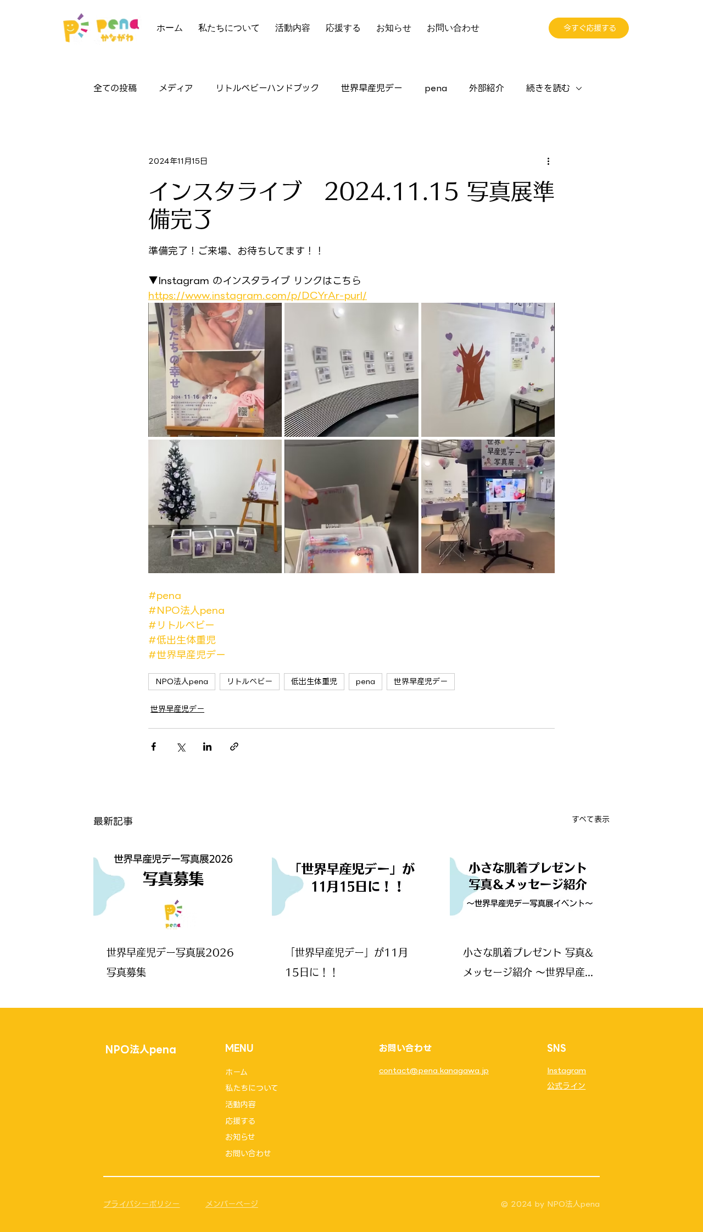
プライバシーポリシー (141, 1204)
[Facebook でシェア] (153, 746)
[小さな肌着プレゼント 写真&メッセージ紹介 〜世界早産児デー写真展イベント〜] (530, 884)
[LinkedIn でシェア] (207, 746)
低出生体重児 (314, 681)
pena (436, 88)
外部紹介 (486, 88)
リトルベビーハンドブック (267, 88)
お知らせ (240, 1137)
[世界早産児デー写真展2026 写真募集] (173, 884)
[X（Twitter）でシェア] (180, 746)
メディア (176, 88)
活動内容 (240, 1104)
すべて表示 (591, 819)
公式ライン (566, 1086)
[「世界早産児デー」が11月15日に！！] (352, 885)
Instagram (566, 1070)
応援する (240, 1121)
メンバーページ (231, 1204)
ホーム (236, 1072)
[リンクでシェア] (234, 746)
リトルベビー (249, 681)
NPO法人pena (181, 681)
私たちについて (251, 1088)
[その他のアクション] (548, 161)
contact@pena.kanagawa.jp (434, 1070)
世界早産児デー (372, 88)
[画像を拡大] (215, 369)
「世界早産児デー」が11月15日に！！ (346, 962)
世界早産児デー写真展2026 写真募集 (170, 962)
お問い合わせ (248, 1153)
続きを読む (548, 88)
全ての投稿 (115, 88)
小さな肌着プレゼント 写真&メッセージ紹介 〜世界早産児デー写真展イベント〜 (529, 964)
